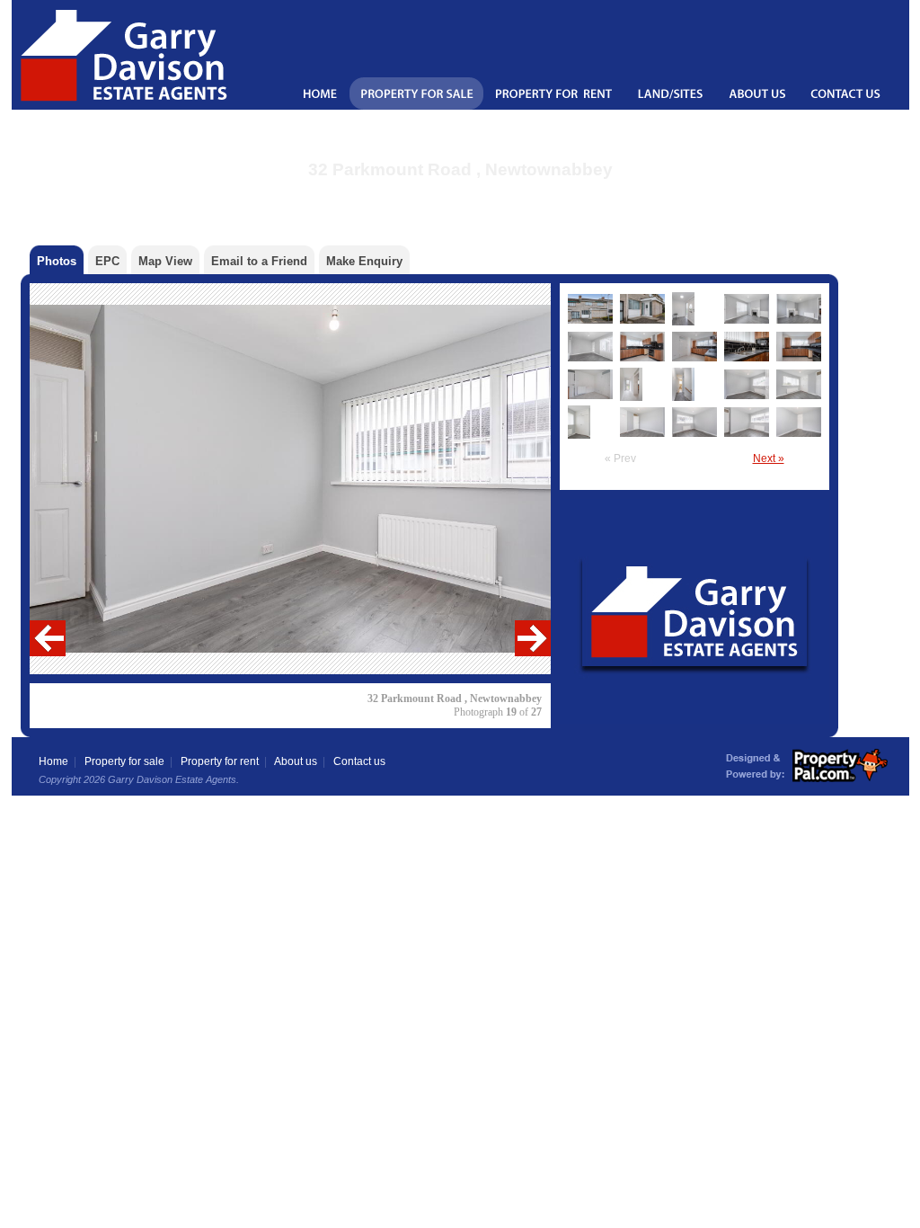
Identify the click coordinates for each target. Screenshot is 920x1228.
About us (295, 761)
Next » (768, 458)
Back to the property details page (460, 192)
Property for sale (124, 761)
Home (53, 761)
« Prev (620, 458)
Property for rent (220, 761)
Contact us (359, 761)
